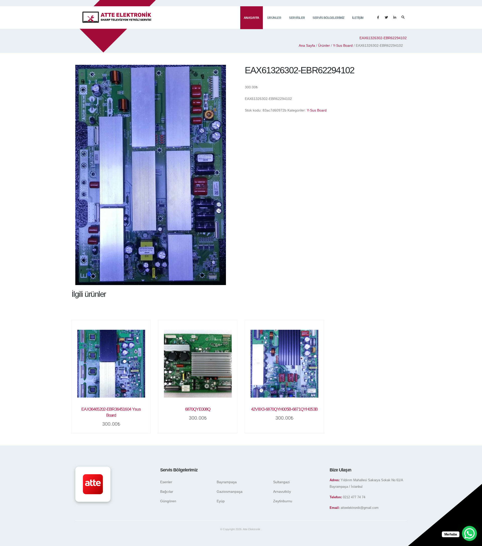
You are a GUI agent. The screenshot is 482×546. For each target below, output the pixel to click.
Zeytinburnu (282, 501)
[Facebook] (378, 17)
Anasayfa (251, 18)
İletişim (358, 18)
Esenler (166, 482)
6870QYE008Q (198, 409)
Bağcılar (166, 491)
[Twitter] (386, 17)
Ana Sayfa (307, 45)
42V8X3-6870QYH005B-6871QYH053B (284, 409)
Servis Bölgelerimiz (328, 18)
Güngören (168, 501)
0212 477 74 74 (354, 497)
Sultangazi (281, 482)
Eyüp (221, 501)
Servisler (297, 18)
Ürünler (274, 18)
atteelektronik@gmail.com (360, 508)
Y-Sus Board (343, 45)
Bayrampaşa (227, 482)
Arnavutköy (282, 491)
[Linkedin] (394, 17)
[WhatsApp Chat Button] (469, 533)
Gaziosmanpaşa (230, 491)
